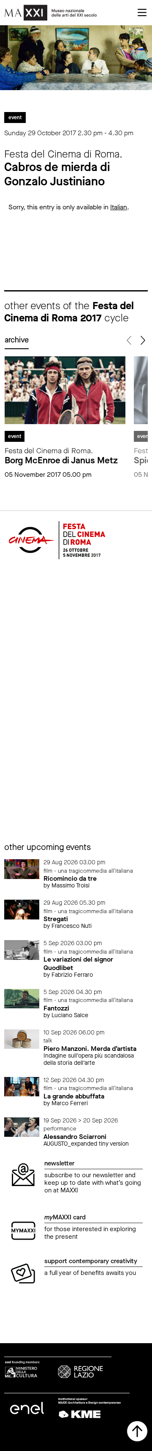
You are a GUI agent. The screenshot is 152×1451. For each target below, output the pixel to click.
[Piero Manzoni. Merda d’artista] (21, 1038)
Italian (118, 207)
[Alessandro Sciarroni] (21, 1126)
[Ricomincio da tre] (21, 868)
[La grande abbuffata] (21, 1086)
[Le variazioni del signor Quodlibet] (21, 949)
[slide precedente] (129, 340)
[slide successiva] (142, 340)
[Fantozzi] (21, 998)
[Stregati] (21, 909)
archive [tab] (17, 340)
